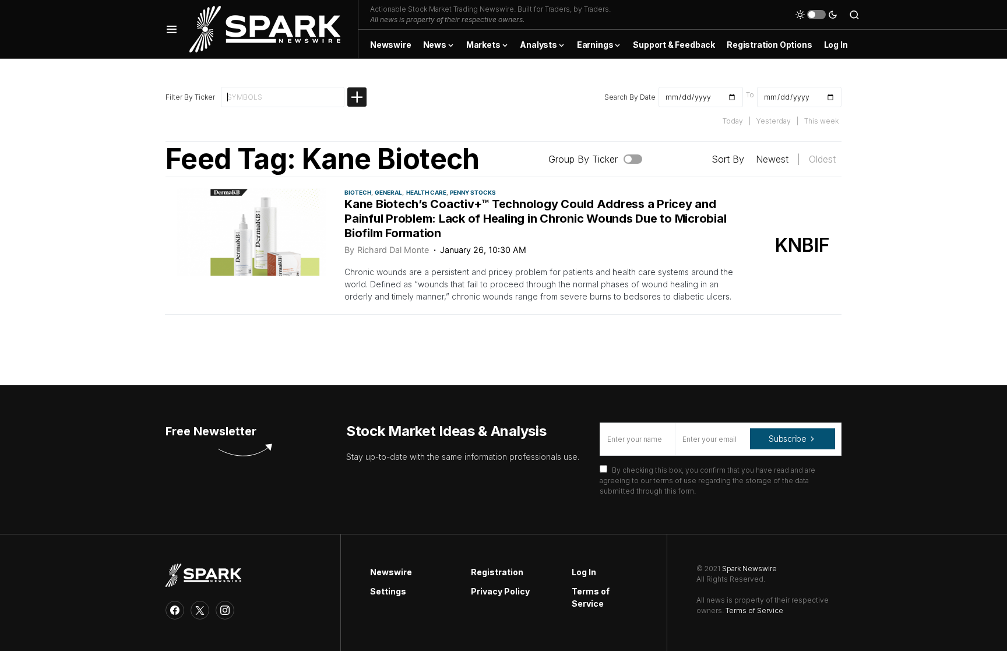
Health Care (426, 192)
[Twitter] (200, 610)
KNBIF (802, 245)
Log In (584, 572)
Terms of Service (591, 597)
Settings (388, 591)
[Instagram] (225, 610)
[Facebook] (175, 610)
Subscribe (787, 439)
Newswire (391, 572)
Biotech (357, 192)
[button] (172, 29)
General (388, 192)
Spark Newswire (749, 568)
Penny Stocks (473, 192)
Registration (497, 572)
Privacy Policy (500, 591)
